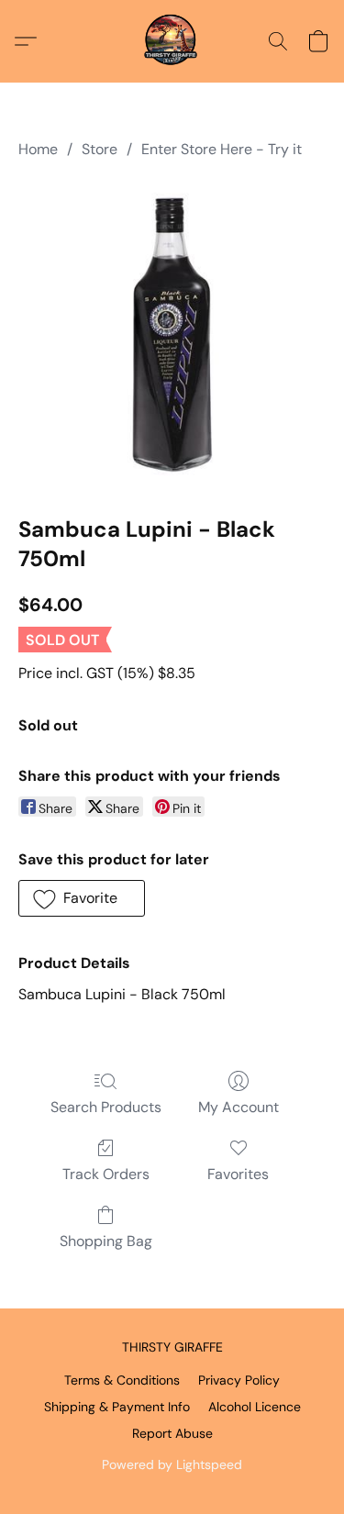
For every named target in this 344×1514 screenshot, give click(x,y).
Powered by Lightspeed (172, 1464)
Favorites (238, 1174)
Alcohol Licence (254, 1406)
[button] (172, 41)
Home (38, 149)
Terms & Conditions (122, 1380)
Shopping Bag (106, 1241)
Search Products (105, 1107)
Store (99, 149)
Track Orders (106, 1174)
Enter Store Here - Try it (221, 149)
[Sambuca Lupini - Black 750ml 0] (172, 333)
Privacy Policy (239, 1380)
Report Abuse (172, 1433)
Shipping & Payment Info (117, 1406)
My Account (238, 1107)
